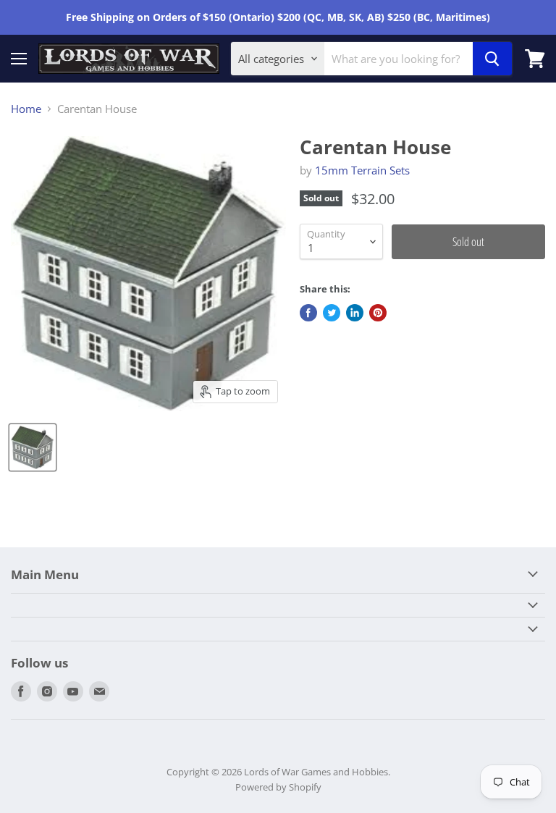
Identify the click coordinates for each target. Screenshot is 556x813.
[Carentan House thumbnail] (32, 447)
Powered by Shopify (278, 786)
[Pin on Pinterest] (378, 312)
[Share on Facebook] (308, 312)
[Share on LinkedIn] (354, 312)
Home (26, 109)
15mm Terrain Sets (362, 170)
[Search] (492, 58)
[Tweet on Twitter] (331, 312)
